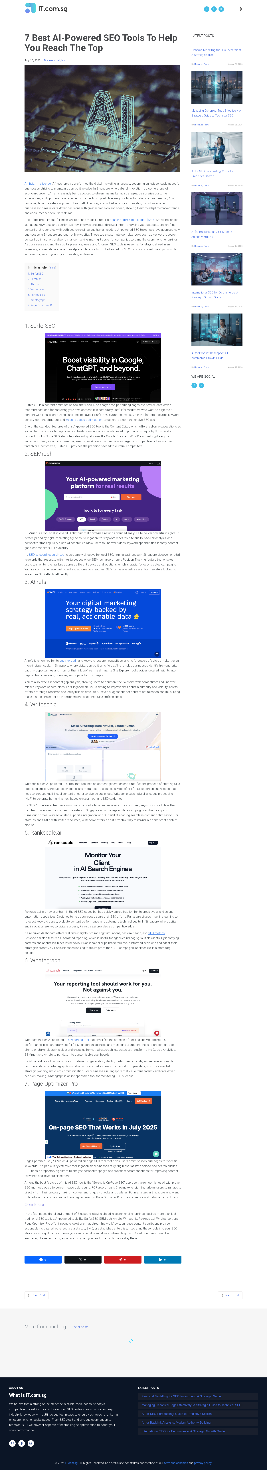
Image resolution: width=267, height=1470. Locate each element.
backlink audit (68, 660)
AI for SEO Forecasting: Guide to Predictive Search (212, 174)
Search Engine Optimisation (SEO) (132, 220)
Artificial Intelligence (38, 183)
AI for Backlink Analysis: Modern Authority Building (211, 234)
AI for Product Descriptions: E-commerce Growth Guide (210, 355)
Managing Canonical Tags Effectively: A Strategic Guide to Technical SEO (216, 113)
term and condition (176, 1463)
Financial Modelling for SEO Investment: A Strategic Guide (216, 52)
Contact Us (175, 9)
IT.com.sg (71, 1463)
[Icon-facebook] (21, 1443)
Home (105, 9)
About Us (123, 9)
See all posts (80, 1327)
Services (142, 9)
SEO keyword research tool (47, 554)
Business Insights (54, 60)
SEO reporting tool (76, 1040)
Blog (157, 9)
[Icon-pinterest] (12, 1443)
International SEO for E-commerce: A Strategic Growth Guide (214, 295)
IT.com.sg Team (201, 64)
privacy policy (203, 1463)
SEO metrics (156, 933)
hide (52, 267)
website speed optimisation (84, 419)
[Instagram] (31, 1443)
